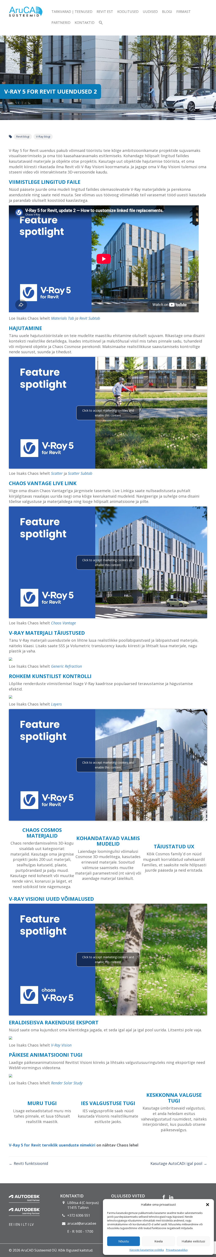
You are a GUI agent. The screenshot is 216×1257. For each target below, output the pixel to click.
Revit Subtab (89, 318)
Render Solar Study (66, 1082)
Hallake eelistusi (193, 1241)
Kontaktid (84, 22)
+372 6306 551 (78, 1215)
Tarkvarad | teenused (71, 11)
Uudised (150, 11)
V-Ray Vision (61, 1045)
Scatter (57, 473)
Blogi (167, 11)
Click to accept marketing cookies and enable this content (108, 412)
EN (17, 1224)
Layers (56, 704)
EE (11, 1224)
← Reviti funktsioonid (28, 1163)
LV (32, 1224)
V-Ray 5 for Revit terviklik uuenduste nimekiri (52, 1145)
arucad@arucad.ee (81, 1223)
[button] (207, 1204)
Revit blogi (22, 136)
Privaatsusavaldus (177, 1250)
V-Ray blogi (43, 136)
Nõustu (123, 1241)
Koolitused (128, 11)
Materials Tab (62, 318)
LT (25, 1224)
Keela (158, 1241)
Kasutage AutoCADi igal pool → (178, 1163)
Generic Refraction (66, 666)
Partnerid (60, 22)
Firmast (183, 11)
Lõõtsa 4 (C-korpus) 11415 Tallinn (83, 1205)
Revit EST (105, 11)
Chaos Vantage (63, 622)
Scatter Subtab (80, 473)
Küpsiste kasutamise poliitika (147, 1250)
